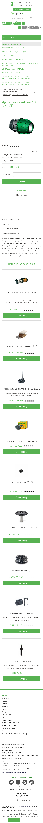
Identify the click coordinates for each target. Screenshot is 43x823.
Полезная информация (9, 725)
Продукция (5, 712)
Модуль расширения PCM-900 (21, 482)
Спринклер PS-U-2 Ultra (21, 661)
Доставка (5, 706)
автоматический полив (23, 806)
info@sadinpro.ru (24, 800)
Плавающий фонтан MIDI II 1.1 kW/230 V (21, 527)
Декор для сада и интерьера (13, 69)
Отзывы (21, 199)
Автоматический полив (11, 44)
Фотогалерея (6, 731)
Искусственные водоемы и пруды (15, 48)
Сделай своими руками (9, 728)
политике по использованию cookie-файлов (23, 816)
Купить (21, 181)
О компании (6, 698)
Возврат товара (7, 720)
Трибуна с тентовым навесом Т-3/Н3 (21, 346)
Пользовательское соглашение (14, 772)
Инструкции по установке (10, 723)
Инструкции (21, 195)
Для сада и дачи (8, 56)
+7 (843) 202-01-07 (23, 3)
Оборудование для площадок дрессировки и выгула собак (20, 64)
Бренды (4, 709)
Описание (21, 190)
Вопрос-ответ (6, 715)
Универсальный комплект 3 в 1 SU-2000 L (22, 389)
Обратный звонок (21, 9)
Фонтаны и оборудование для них (15, 52)
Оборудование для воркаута (13, 59)
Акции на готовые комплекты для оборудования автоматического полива (18, 78)
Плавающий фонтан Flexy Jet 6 (21, 570)
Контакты (5, 704)
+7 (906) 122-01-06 (23, 5)
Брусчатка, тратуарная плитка (14, 73)
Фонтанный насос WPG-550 (21, 613)
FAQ (3, 717)
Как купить (5, 701)
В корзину (21, 315)
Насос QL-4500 (21, 436)
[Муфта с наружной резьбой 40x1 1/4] (21, 126)
